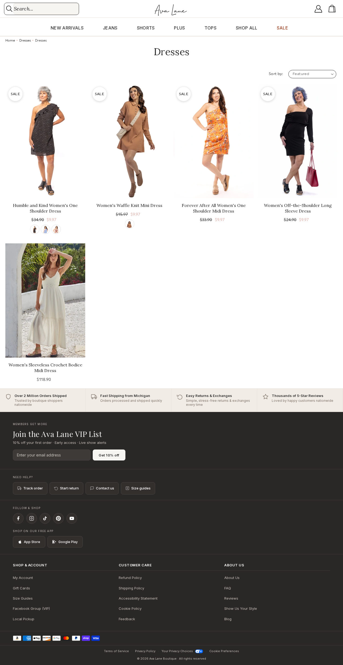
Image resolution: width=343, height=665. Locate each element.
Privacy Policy (145, 651)
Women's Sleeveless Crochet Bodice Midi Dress (45, 367)
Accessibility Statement (138, 598)
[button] (333, 9)
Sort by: (276, 74)
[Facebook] (18, 518)
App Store (32, 542)
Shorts (146, 28)
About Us (232, 577)
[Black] (34, 229)
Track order (33, 488)
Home (10, 40)
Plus (179, 28)
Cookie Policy (130, 608)
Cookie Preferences (224, 651)
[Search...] (9, 8)
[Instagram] (31, 518)
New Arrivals (67, 28)
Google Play (68, 542)
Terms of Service (116, 651)
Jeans (110, 28)
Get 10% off (109, 455)
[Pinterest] (58, 518)
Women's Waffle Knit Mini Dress (129, 205)
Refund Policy (130, 577)
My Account (23, 577)
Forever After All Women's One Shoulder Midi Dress (214, 208)
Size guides (141, 488)
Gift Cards (21, 588)
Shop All (247, 28)
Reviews (231, 598)
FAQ (227, 588)
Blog (228, 619)
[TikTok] (45, 518)
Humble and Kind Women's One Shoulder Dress (45, 208)
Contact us (105, 488)
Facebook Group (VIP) (31, 608)
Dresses (25, 40)
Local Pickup (23, 619)
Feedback (127, 619)
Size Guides (23, 598)
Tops (210, 28)
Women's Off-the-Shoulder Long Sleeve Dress (298, 208)
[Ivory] (56, 229)
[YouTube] (71, 518)
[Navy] (45, 229)
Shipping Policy (131, 588)
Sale (282, 28)
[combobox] (46, 8)
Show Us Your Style (240, 608)
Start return (69, 488)
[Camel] (129, 224)
